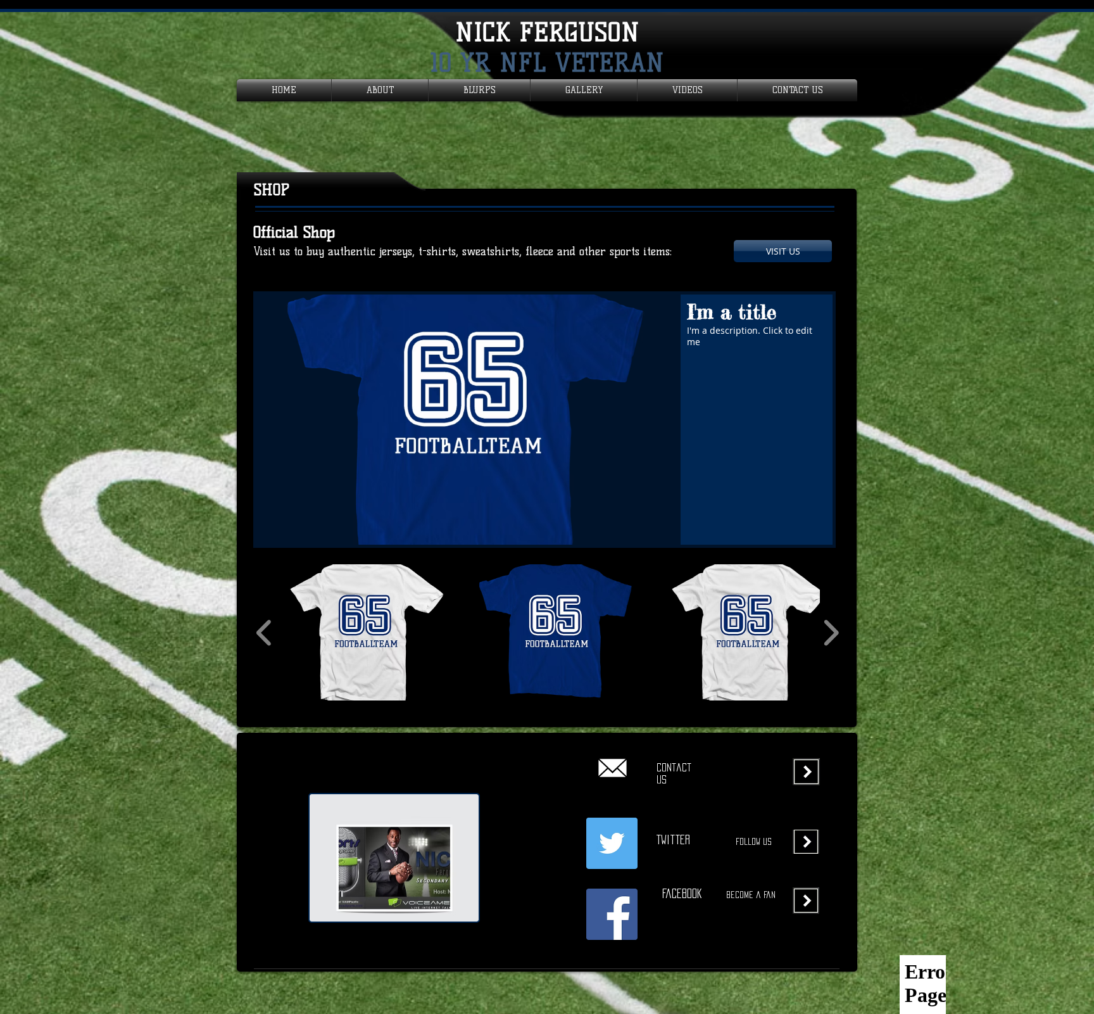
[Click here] (613, 767)
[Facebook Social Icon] (612, 914)
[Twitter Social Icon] (612, 843)
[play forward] (831, 632)
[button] (544, 419)
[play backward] (264, 632)
